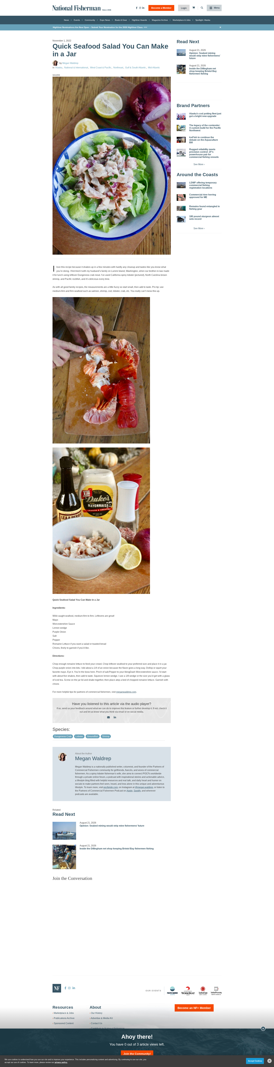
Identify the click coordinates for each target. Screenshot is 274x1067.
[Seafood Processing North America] (216, 991)
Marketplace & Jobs (182, 20)
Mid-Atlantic (154, 67)
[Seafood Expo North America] (203, 991)
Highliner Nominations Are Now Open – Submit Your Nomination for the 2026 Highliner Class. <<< (100, 27)
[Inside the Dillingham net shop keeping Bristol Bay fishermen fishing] (64, 857)
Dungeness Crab (62, 736)
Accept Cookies (255, 1061)
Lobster (79, 736)
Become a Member (161, 8)
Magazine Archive (160, 20)
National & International (76, 67)
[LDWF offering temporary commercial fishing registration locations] (181, 185)
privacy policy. (61, 1062)
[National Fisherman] (77, 7)
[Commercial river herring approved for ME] (181, 197)
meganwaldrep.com (126, 692)
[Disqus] (112, 919)
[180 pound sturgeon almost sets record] (181, 219)
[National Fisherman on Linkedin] (143, 7)
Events (77, 20)
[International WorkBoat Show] (188, 991)
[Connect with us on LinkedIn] (115, 717)
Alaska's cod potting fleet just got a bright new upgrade (205, 114)
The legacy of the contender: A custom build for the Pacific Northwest (205, 128)
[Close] (269, 1061)
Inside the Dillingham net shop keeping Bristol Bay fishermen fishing (117, 848)
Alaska (58, 67)
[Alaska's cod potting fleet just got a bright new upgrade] (181, 116)
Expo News (105, 20)
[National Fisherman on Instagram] (140, 7)
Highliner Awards (139, 20)
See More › (199, 164)
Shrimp (105, 736)
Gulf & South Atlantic (135, 67)
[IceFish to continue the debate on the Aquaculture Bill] (181, 140)
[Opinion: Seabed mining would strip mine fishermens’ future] (64, 831)
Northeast (118, 67)
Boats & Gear (121, 20)
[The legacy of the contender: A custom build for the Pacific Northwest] (181, 128)
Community (90, 20)
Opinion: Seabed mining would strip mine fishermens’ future (112, 826)
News (66, 20)
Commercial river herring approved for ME (202, 195)
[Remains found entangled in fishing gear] (181, 208)
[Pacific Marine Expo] (172, 990)
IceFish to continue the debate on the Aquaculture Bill (203, 140)
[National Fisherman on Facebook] (136, 7)
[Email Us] (108, 717)
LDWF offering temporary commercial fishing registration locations (203, 185)
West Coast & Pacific (100, 67)
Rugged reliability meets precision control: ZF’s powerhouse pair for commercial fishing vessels (204, 153)
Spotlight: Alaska (202, 20)
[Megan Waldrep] (55, 63)
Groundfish (92, 736)
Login (184, 8)
